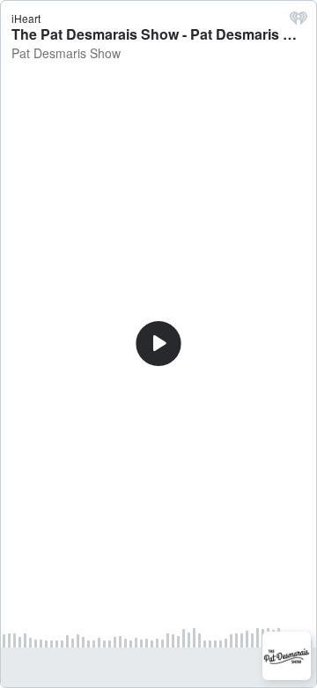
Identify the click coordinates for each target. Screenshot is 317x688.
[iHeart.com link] (298, 22)
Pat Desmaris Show (66, 53)
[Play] (158, 344)
